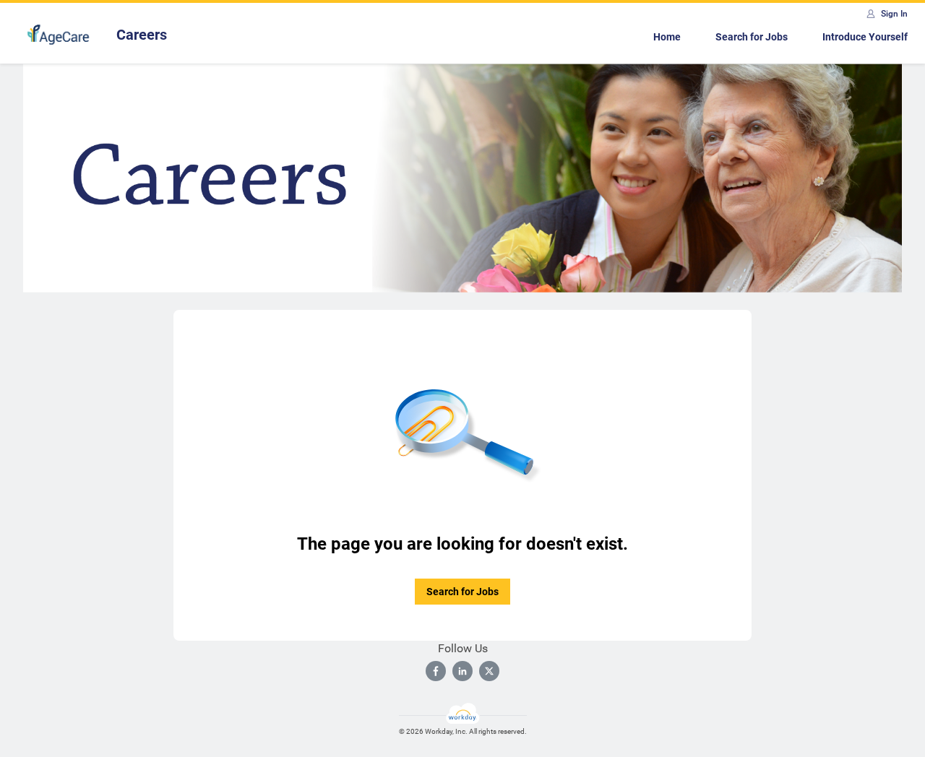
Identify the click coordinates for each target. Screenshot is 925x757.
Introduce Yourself (865, 37)
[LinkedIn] (462, 671)
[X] (489, 671)
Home (667, 37)
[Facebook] (436, 671)
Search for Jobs (751, 37)
